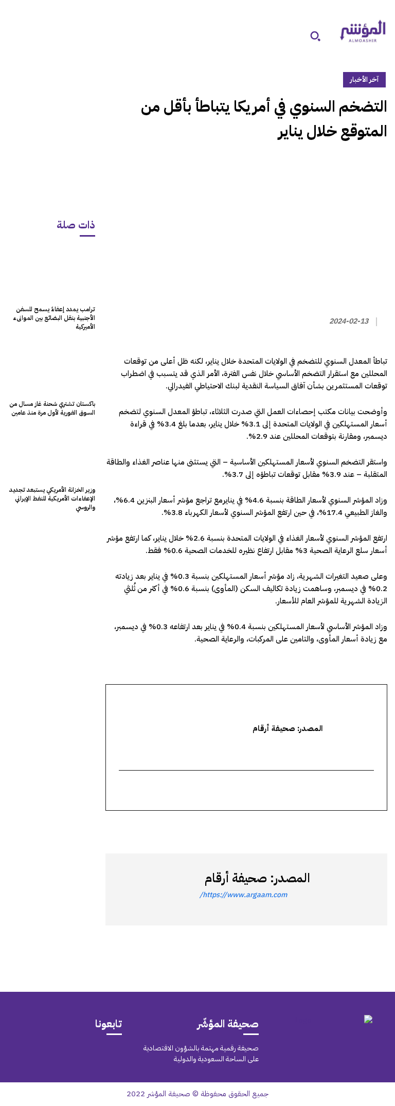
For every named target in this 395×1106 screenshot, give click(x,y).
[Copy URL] (282, 829)
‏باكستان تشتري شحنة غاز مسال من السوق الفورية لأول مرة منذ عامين (52, 408)
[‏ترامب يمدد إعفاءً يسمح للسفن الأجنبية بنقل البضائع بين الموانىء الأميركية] (51, 272)
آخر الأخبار (364, 79)
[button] (315, 36)
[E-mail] (368, 791)
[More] (258, 829)
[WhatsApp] (353, 829)
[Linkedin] (329, 829)
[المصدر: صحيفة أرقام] (346, 889)
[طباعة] (306, 829)
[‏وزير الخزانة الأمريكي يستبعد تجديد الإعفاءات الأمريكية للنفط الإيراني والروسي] (51, 453)
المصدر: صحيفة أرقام (257, 878)
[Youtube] (26, 1054)
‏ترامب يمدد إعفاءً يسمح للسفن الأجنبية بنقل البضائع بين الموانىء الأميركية (54, 318)
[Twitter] (377, 829)
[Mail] (95, 1054)
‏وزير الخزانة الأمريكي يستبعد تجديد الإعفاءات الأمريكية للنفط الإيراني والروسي (52, 498)
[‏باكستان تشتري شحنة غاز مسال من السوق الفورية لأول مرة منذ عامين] (51, 368)
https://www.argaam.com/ (243, 894)
